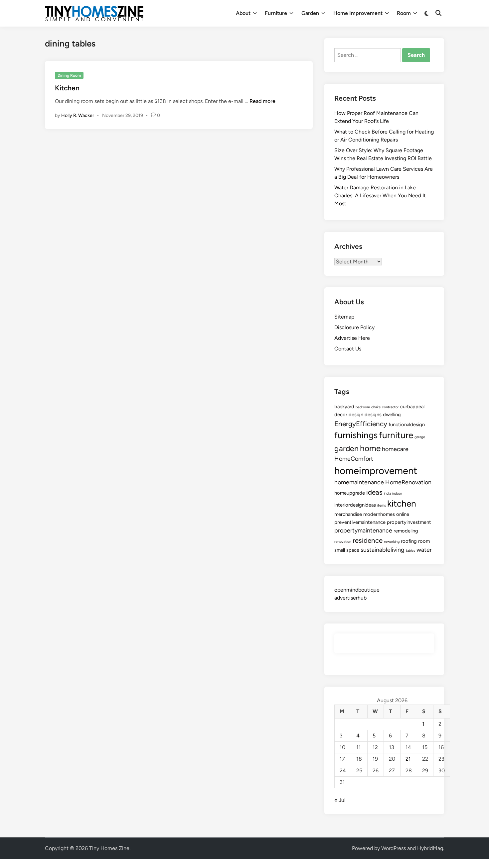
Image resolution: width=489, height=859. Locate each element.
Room (404, 13)
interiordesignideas (355, 505)
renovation (342, 541)
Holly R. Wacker (77, 115)
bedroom (363, 407)
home (370, 448)
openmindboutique (357, 590)
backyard (344, 407)
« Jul (340, 800)
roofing (409, 541)
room (424, 541)
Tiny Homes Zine (109, 848)
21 (408, 759)
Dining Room (69, 75)
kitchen (401, 503)
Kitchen (67, 88)
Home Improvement (358, 13)
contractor (390, 407)
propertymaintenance (363, 530)
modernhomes (379, 514)
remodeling (406, 531)
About (243, 13)
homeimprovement (375, 470)
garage (419, 437)
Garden (310, 13)
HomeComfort (353, 458)
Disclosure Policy (354, 327)
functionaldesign (407, 425)
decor (340, 415)
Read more (262, 101)
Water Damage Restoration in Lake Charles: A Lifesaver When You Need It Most (380, 195)
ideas (374, 492)
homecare (395, 449)
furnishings (356, 435)
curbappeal (412, 407)
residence (368, 540)
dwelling (392, 415)
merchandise (348, 514)
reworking (392, 541)
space (352, 550)
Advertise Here (352, 338)
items (381, 505)
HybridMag (430, 848)
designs (373, 415)
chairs (376, 407)
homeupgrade (349, 493)
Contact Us (347, 348)
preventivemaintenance (360, 522)
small (339, 550)
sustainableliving (383, 549)
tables (410, 550)
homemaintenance (359, 482)
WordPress (393, 848)
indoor (397, 493)
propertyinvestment (409, 522)
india (387, 493)
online (402, 514)
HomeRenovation (408, 482)
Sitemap (344, 317)
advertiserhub (350, 598)
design (356, 415)
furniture (396, 435)
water (424, 549)
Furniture (276, 13)
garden (346, 448)
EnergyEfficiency (360, 424)
